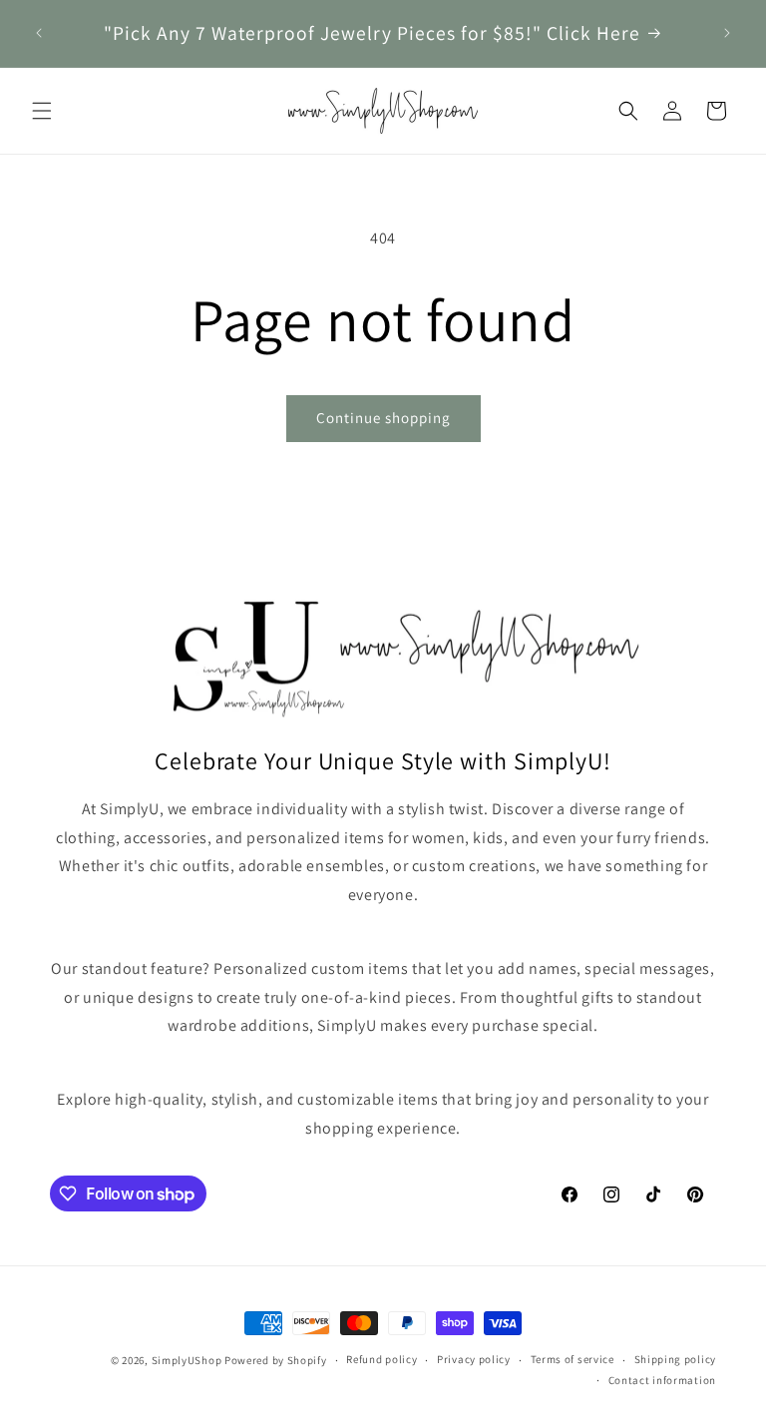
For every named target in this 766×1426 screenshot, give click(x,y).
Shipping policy (675, 1359)
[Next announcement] (727, 33)
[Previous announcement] (39, 33)
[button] (42, 111)
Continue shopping (383, 417)
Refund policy (381, 1359)
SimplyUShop (187, 1360)
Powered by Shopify (275, 1360)
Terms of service (572, 1359)
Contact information (662, 1380)
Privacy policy (474, 1359)
